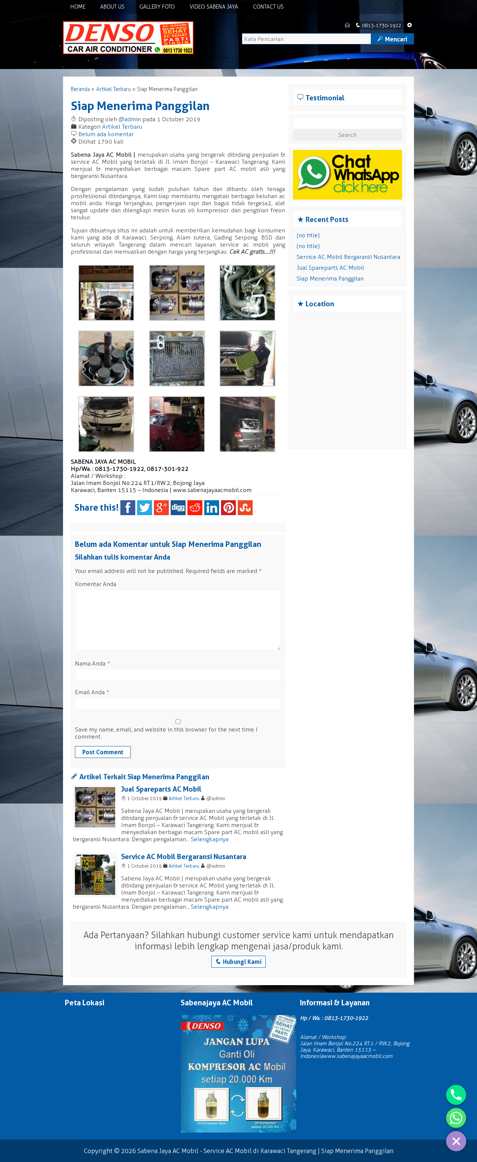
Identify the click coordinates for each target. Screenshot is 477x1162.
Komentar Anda (95, 584)
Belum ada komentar (106, 134)
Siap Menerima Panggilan (140, 105)
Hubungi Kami (238, 961)
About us (112, 7)
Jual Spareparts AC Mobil (161, 789)
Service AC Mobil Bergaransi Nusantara (183, 856)
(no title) (308, 235)
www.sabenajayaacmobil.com (212, 490)
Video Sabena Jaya (214, 7)
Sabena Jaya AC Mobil (168, 1151)
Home (77, 7)
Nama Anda (90, 663)
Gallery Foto (157, 7)
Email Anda (90, 692)
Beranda (80, 89)
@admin (130, 119)
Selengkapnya (209, 839)
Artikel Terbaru (113, 89)
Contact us (268, 7)
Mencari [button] (392, 39)
